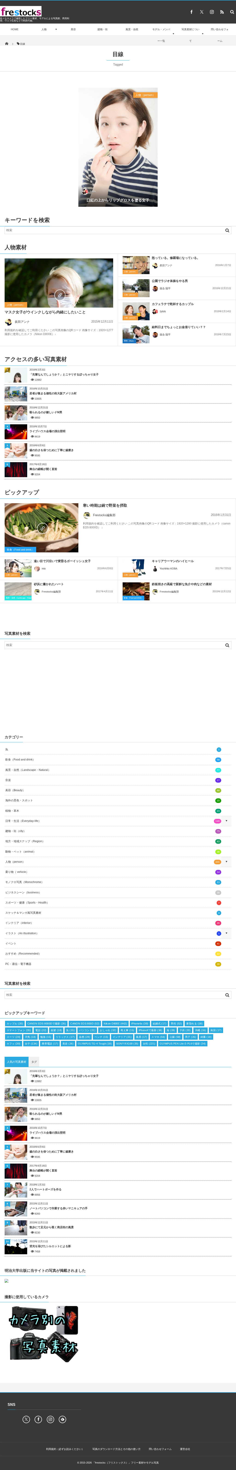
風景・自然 (132, 29)
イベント (112, 943)
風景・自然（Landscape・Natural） (20, 598)
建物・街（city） (112, 831)
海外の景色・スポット (112, 800)
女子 (31, 1043)
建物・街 (102, 29)
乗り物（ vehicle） (112, 872)
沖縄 (200, 1030)
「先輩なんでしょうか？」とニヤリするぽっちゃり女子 (64, 374)
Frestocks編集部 (104, 515)
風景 (141, 1037)
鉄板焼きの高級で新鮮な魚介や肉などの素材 (182, 584)
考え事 (127, 1030)
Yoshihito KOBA (168, 568)
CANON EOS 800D (84, 1023)
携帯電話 (50, 1043)
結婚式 (160, 1023)
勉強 (45, 1037)
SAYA (93, 191)
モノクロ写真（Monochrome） (112, 882)
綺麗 (206, 1037)
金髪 (56, 1030)
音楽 (112, 780)
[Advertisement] (118, 690)
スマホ (158, 1037)
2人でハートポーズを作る (46, 1189)
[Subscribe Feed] (222, 12)
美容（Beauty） (112, 790)
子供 (185, 1030)
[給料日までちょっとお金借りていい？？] (136, 334)
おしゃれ (108, 1030)
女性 (149, 1043)
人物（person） (145, 95)
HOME (14, 29)
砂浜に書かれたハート (49, 584)
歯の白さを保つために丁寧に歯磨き (52, 450)
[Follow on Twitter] (202, 12)
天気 (30, 1037)
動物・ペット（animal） (112, 851)
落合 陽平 (165, 288)
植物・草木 (112, 810)
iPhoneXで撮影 (150, 1030)
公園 (175, 1037)
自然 (84, 1037)
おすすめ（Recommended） (112, 953)
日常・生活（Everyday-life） (112, 821)
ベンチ (101, 1037)
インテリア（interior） (112, 923)
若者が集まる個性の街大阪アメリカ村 (53, 393)
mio (44, 568)
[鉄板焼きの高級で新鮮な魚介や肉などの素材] (136, 592)
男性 (176, 1023)
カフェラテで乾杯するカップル (173, 304)
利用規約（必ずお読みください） (65, 1449)
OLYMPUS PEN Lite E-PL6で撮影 (183, 1043)
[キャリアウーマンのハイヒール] (136, 568)
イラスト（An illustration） (112, 933)
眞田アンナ (22, 321)
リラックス (65, 1037)
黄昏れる (194, 1023)
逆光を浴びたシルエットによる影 (50, 1246)
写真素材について (190, 35)
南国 (215, 1030)
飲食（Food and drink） (20, 549)
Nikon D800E (115, 1023)
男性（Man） (129, 341)
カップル (15, 1023)
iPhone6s (139, 1023)
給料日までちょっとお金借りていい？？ (179, 327)
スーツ (14, 1037)
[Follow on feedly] (62, 1419)
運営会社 (185, 1449)
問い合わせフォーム (220, 35)
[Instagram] (212, 12)
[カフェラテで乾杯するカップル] (136, 311)
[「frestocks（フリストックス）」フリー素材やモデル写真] (20, 15)
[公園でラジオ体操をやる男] (136, 288)
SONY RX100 (127, 1043)
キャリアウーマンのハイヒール (173, 561)
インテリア (122, 1037)
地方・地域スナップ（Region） (112, 841)
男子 (190, 1037)
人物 (44, 29)
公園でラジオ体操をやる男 (170, 281)
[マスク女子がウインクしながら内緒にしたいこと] (59, 294)
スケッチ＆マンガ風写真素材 (112, 912)
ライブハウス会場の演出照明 (47, 431)
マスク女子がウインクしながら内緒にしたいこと (45, 312)
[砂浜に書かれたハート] (18, 591)
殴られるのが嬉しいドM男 (46, 412)
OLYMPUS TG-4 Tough (95, 1043)
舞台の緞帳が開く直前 (43, 469)
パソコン (87, 1030)
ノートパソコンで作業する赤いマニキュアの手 (59, 1208)
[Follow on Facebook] (38, 1419)
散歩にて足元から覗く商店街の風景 (52, 1227)
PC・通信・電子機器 (112, 964)
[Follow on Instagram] (50, 1419)
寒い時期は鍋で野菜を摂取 (105, 505)
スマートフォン (19, 1030)
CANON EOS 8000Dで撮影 (46, 1023)
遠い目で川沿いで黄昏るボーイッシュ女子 (62, 561)
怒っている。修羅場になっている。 (176, 258)
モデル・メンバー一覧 (161, 35)
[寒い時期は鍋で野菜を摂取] (41, 527)
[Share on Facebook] (191, 12)
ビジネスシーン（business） (112, 892)
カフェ (14, 1043)
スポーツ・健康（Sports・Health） (112, 902)
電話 (40, 1030)
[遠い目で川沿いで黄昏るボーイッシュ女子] (18, 568)
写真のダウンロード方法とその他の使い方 (116, 1449)
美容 (73, 29)
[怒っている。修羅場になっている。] (136, 265)
